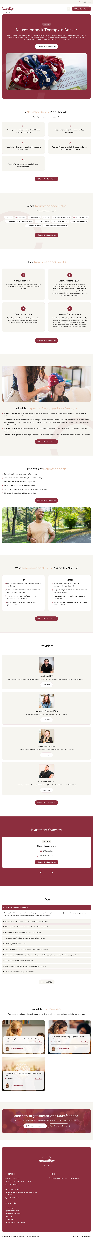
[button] (68, 9)
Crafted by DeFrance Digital (82, 1236)
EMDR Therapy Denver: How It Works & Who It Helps (22, 1039)
